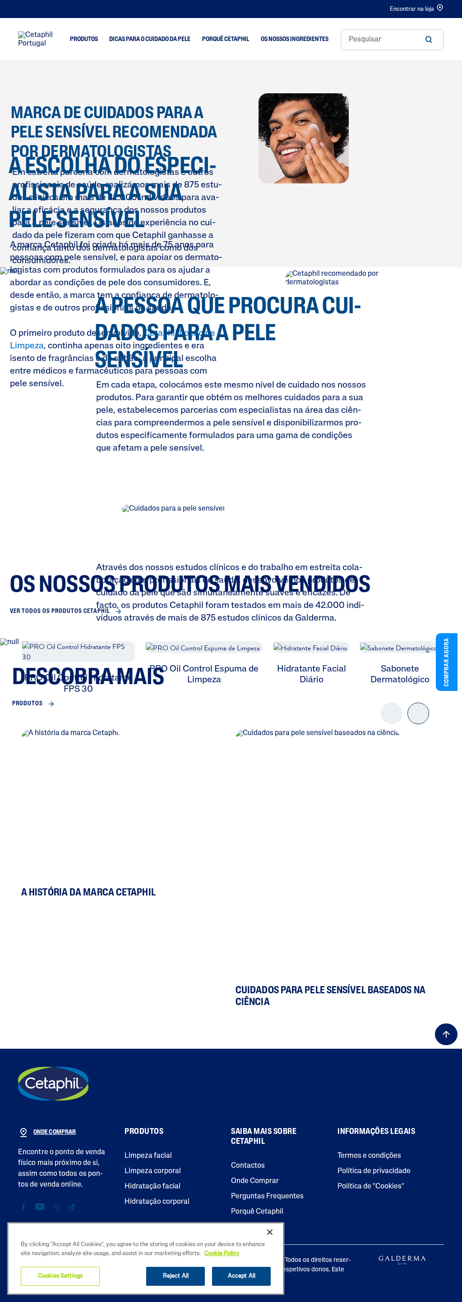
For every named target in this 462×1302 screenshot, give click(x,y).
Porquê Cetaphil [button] (225, 39)
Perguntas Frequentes (267, 1196)
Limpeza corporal (153, 1171)
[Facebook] (23, 1207)
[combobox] (392, 39)
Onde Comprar (255, 1181)
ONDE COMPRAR (54, 1132)
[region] (145, 1258)
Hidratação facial (152, 1186)
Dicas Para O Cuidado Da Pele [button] (149, 39)
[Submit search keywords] (428, 39)
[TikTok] (72, 1207)
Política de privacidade (374, 1171)
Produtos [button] (84, 39)
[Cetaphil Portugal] (53, 1083)
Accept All (241, 1276)
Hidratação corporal (157, 1202)
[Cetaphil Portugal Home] (37, 39)
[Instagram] (56, 1207)
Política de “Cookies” (370, 1186)
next (418, 721)
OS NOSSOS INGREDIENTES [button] (294, 39)
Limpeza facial (148, 1156)
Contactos (248, 1166)
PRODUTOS (27, 704)
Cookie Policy (222, 1253)
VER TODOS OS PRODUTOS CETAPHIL (60, 611)
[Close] (270, 1232)
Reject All (176, 1276)
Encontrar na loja (412, 9)
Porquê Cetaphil (257, 1211)
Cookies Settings (60, 1276)
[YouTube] (40, 1207)
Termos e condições (369, 1156)
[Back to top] (446, 1034)
